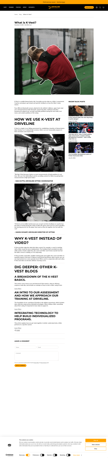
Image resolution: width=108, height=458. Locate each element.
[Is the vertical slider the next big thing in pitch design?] (81, 111)
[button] (5, 7)
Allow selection (96, 444)
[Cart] (103, 7)
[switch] (42, 455)
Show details (76, 455)
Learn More (17, 288)
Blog (20, 14)
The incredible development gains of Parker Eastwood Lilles (80, 155)
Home (16, 14)
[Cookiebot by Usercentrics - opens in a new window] (9, 455)
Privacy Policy (36, 362)
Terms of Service (44, 362)
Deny (95, 448)
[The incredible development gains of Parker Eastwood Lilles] (81, 147)
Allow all (96, 440)
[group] (54, 2)
